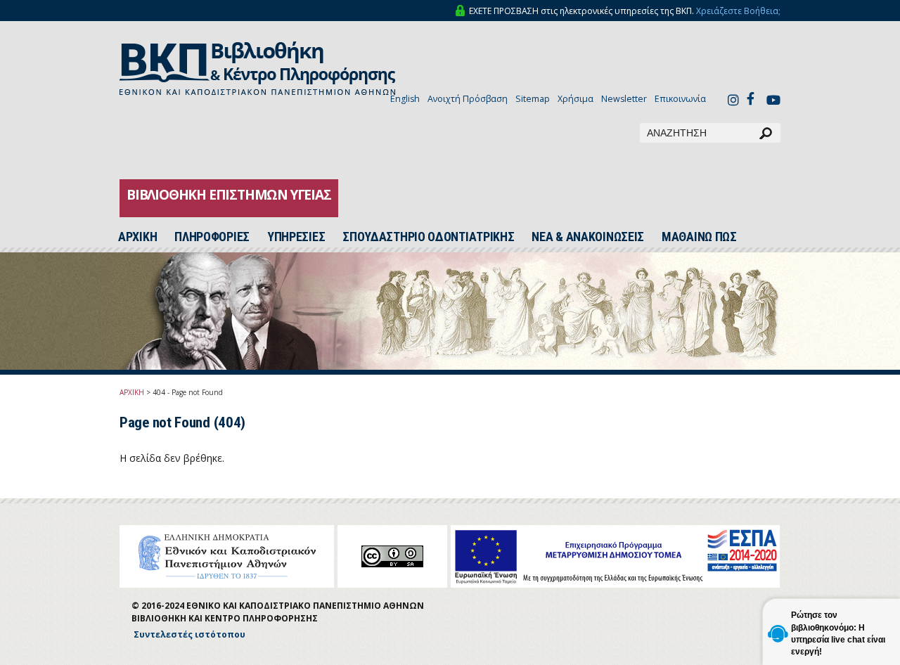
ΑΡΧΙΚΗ (132, 392)
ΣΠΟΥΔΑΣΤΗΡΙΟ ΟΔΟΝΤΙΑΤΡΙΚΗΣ (428, 237)
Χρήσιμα (575, 99)
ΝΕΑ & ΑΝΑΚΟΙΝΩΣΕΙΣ (588, 237)
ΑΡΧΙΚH (137, 237)
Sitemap (532, 99)
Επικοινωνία (680, 99)
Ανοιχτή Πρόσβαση (468, 99)
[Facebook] (754, 98)
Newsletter (624, 99)
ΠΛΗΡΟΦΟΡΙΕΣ (212, 237)
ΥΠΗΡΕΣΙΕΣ (296, 237)
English (405, 99)
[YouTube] (773, 102)
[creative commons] (392, 556)
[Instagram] (733, 102)
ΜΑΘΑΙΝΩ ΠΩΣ (699, 237)
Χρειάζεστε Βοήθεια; (738, 11)
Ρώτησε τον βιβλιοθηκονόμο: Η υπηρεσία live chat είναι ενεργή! (838, 633)
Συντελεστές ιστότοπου (189, 634)
